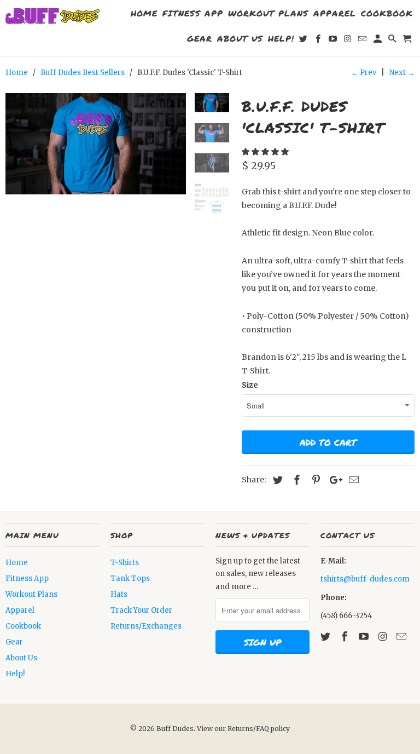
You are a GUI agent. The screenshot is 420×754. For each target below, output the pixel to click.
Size (250, 385)
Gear (14, 642)
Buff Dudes (175, 728)
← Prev (363, 72)
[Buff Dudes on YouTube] (365, 636)
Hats (118, 594)
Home (16, 562)
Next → (402, 72)
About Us (21, 658)
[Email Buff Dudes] (402, 636)
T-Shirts (124, 562)
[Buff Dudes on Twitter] (326, 636)
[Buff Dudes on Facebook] (346, 636)
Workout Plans (31, 594)
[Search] (393, 40)
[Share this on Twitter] (276, 480)
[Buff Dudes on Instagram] (383, 636)
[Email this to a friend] (352, 480)
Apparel (19, 610)
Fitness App (27, 578)
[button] (266, 152)
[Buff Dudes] (52, 16)
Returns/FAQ (249, 728)
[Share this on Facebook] (295, 480)
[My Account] (378, 40)
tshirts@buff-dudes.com (365, 579)
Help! (15, 673)
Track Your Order (141, 610)
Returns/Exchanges (146, 626)
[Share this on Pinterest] (314, 480)
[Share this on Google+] (333, 480)
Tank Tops (130, 578)
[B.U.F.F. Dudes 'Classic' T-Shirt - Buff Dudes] (95, 143)
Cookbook (23, 626)
